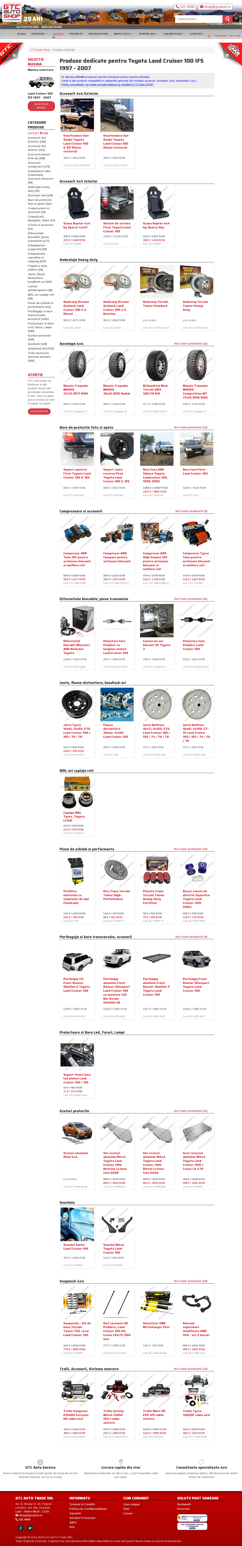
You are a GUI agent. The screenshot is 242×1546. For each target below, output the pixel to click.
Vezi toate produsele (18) (190, 1281)
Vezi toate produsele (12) (190, 427)
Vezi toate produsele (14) (190, 1368)
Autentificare (27, 26)
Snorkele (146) (37, 343)
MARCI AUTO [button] (122, 33)
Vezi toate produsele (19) (190, 849)
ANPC (73, 1522)
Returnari (183, 1508)
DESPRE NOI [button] (147, 33)
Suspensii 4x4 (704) (41, 348)
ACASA (21, 33)
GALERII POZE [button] (173, 33)
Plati (126, 1508)
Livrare (128, 1513)
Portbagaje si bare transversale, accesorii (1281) (40, 315)
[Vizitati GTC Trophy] (229, 55)
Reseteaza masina (41, 106)
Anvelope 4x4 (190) (40, 195)
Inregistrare (51, 26)
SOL (72, 1527)
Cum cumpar (131, 1504)
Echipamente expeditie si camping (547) (37, 257)
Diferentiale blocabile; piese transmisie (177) (38, 237)
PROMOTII (76, 33)
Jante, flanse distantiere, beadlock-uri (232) (40, 278)
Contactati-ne (39, 411)
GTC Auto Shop (40, 49)
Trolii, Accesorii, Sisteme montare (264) (39, 357)
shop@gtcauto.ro (217, 7)
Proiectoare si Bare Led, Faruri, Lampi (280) (41, 327)
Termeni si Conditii (82, 1504)
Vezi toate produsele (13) (190, 1110)
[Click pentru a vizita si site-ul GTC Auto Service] (13, 55)
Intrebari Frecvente (82, 1517)
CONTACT (196, 33)
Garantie (75, 1513)
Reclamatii (184, 1504)
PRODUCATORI (98, 33)
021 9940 (186, 7)
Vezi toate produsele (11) (190, 343)
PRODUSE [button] (38, 33)
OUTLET (58, 33)
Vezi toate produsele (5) (191, 511)
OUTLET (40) (38, 133)
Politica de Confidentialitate (88, 1508)
